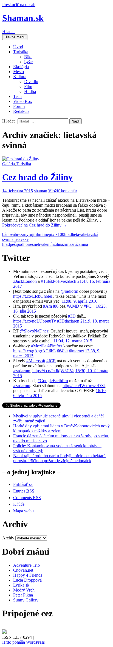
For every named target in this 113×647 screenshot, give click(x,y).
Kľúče (18, 504)
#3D (72, 316)
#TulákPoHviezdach (58, 281)
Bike (28, 56)
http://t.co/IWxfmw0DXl (84, 385)
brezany (22, 234)
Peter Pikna (23, 595)
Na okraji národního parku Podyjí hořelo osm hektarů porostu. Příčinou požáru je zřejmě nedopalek (59, 458)
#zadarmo (21, 370)
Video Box (22, 101)
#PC (87, 306)
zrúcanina (79, 244)
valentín (47, 244)
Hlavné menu (14, 37)
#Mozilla (38, 346)
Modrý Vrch (24, 590)
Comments (27, 497)
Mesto (18, 71)
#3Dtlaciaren (68, 321)
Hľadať (8, 31)
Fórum (19, 106)
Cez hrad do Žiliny (37, 177)
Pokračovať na (34, 225)
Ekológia (21, 66)
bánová (8, 234)
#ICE (51, 360)
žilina (58, 244)
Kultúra (19, 76)
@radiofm (69, 291)
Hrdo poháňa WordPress (23, 642)
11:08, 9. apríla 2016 (79, 301)
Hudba (30, 91)
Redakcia (21, 111)
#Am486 (50, 306)
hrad (68, 234)
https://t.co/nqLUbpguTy (34, 321)
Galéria (8, 163)
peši (13, 244)
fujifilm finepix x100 (46, 234)
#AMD (73, 306)
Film (28, 86)
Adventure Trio (26, 565)
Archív (8, 538)
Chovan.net (23, 570)
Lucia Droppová (27, 580)
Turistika (20, 51)
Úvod (18, 46)
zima (67, 244)
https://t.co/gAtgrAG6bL (34, 350)
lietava (77, 234)
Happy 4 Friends (27, 575)
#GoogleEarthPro (53, 380)
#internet (76, 350)
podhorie (24, 244)
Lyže (28, 61)
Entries (23, 491)
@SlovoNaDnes (34, 331)
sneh (36, 244)
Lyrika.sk (21, 585)
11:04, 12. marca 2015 (72, 341)
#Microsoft (35, 360)
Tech (17, 96)
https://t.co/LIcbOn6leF (33, 296)
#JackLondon (25, 281)
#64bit (62, 350)
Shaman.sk (23, 18)
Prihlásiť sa (23, 484)
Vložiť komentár (62, 190)
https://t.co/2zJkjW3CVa (53, 370)
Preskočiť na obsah (18, 4)
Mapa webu (23, 510)
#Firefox (54, 346)
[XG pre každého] (4, 632)
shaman (40, 190)
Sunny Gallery (25, 600)
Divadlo (31, 81)
